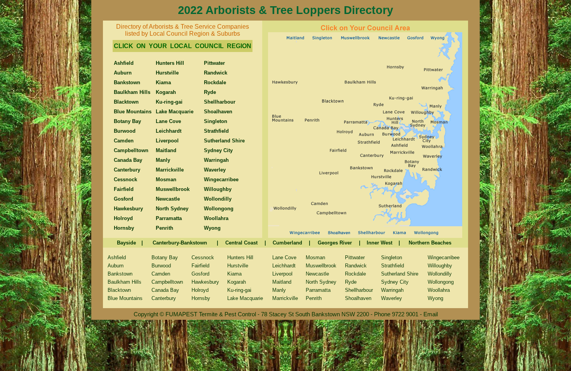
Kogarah (236, 282)
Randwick (356, 266)
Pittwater (355, 257)
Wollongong (441, 282)
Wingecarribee (444, 257)
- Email (429, 314)
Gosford (200, 274)
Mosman (315, 257)
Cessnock (202, 257)
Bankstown (120, 274)
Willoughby (440, 266)
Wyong (435, 298)
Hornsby (200, 298)
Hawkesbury (205, 282)
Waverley (391, 298)
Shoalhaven (358, 298)
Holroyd (200, 290)
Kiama (234, 274)
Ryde (351, 282)
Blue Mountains (125, 298)
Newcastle (317, 274)
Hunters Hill (240, 257)
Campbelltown (167, 282)
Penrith (314, 298)
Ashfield (117, 257)
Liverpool (282, 274)
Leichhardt (284, 266)
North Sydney (321, 282)
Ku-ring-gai (239, 290)
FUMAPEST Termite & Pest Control (211, 314)
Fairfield (200, 266)
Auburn (116, 266)
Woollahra (439, 290)
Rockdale (355, 274)
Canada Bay (165, 290)
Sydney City (395, 282)
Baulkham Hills (124, 282)
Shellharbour (359, 290)
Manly (279, 290)
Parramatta (318, 290)
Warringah (392, 290)
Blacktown (119, 290)
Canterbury (163, 298)
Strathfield (392, 266)
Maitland (281, 282)
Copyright (146, 314)
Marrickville (285, 298)
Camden (160, 274)
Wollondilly (440, 274)
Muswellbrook (321, 266)
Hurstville (237, 266)
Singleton (391, 257)
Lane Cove (284, 257)
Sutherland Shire (399, 274)
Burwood (161, 266)
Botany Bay (164, 257)
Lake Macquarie (245, 298)
